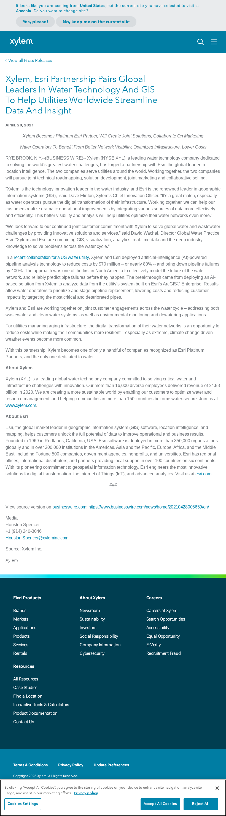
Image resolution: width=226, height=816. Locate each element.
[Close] (217, 788)
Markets (20, 619)
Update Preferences (111, 765)
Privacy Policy (70, 765)
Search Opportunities (165, 619)
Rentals (20, 653)
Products (21, 636)
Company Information (100, 644)
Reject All (200, 804)
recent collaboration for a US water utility (51, 257)
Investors (88, 627)
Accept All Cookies (160, 804)
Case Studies (25, 687)
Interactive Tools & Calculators (41, 704)
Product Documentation (35, 713)
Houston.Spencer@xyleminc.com (37, 538)
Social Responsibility (99, 636)
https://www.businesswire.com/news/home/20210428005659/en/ (148, 507)
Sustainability (92, 619)
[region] (113, 797)
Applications (24, 627)
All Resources (25, 679)
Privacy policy (86, 793)
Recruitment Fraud (163, 653)
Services (20, 644)
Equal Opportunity (163, 636)
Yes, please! (35, 21)
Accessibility (157, 627)
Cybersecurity (92, 653)
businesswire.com (69, 507)
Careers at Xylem (161, 610)
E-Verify (153, 644)
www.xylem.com (21, 405)
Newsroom (90, 610)
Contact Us (23, 721)
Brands (19, 610)
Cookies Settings (22, 804)
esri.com (203, 473)
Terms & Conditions (30, 765)
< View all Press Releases (28, 60)
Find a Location (27, 696)
